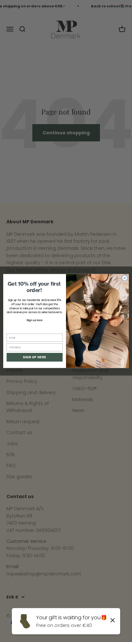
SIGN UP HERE (34, 357)
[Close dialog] (125, 278)
